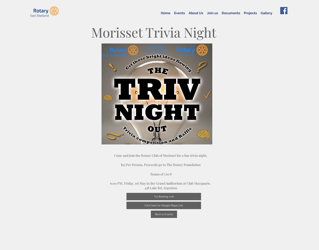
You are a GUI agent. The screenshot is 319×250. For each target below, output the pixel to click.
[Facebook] (283, 10)
